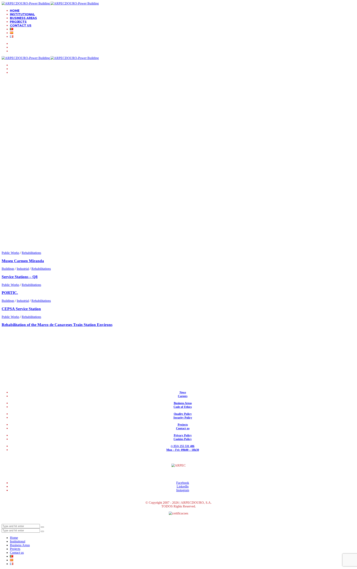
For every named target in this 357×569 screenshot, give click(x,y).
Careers (182, 396)
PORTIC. (10, 292)
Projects (183, 424)
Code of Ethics (183, 406)
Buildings (8, 268)
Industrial (23, 268)
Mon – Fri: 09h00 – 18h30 (182, 449)
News (183, 392)
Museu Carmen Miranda (23, 261)
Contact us (182, 428)
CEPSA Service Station (21, 309)
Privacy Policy (183, 435)
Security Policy (182, 417)
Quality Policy (183, 413)
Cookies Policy (183, 439)
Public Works (10, 253)
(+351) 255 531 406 (182, 446)
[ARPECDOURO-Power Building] (50, 3)
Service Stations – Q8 (20, 277)
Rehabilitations (31, 253)
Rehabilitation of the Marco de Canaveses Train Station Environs (57, 325)
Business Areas (183, 403)
